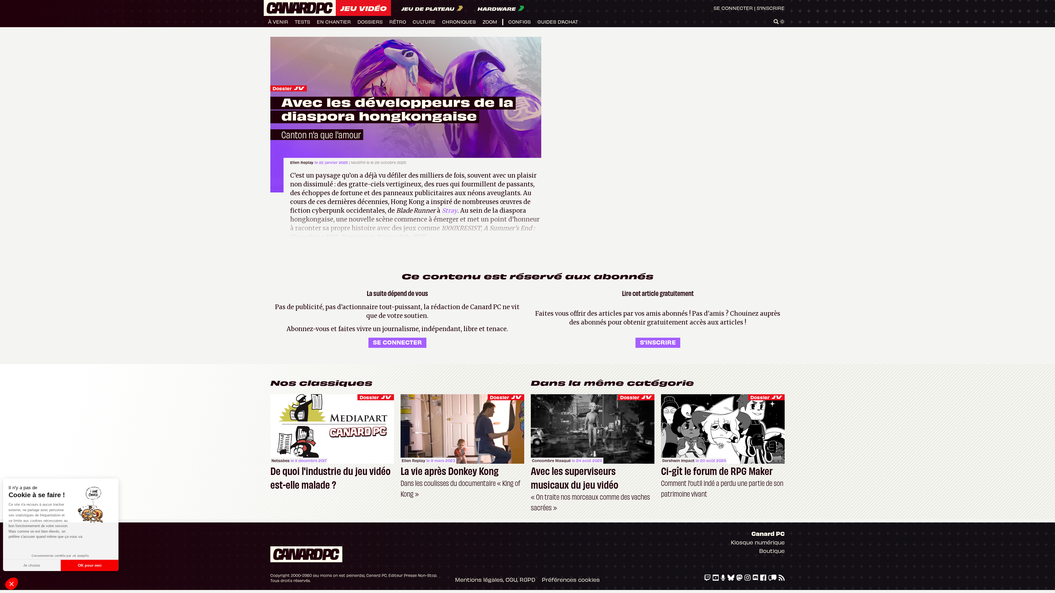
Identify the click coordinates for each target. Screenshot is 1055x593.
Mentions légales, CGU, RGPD (495, 579)
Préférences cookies (571, 579)
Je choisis (34, 565)
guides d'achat (557, 21)
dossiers (370, 21)
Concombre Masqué (551, 460)
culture (424, 21)
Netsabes (280, 460)
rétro (397, 21)
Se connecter (733, 8)
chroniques (459, 21)
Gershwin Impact (678, 460)
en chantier (334, 21)
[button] (11, 583)
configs (519, 21)
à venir (278, 21)
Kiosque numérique (758, 542)
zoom (489, 21)
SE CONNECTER (397, 342)
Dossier (282, 88)
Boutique (772, 550)
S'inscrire (771, 8)
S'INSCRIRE (658, 342)
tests (302, 21)
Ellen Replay (302, 162)
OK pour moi (92, 565)
